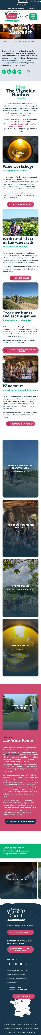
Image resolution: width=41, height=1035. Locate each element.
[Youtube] (21, 964)
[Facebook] (9, 964)
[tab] (12, 989)
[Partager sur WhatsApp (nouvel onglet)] (9, 72)
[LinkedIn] (27, 964)
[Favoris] (26, 16)
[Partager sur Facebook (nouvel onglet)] (4, 72)
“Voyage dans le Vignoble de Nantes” (19, 124)
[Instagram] (15, 964)
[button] (39, 5)
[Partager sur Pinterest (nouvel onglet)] (14, 72)
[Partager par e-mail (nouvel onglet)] (19, 72)
